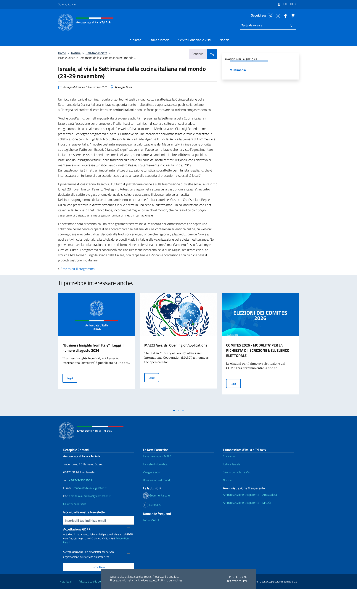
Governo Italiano (66, 4)
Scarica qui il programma (78, 268)
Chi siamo (229, 456)
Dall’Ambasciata (96, 53)
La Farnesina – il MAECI (157, 456)
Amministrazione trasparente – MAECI (247, 502)
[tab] (174, 410)
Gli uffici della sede (74, 504)
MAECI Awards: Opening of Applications (175, 345)
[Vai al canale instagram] (277, 15)
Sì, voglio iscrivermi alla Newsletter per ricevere (89, 552)
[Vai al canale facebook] (284, 15)
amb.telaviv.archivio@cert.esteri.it (90, 496)
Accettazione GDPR (77, 529)
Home (62, 53)
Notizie (76, 53)
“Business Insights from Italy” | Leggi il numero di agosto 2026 (92, 347)
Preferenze (238, 577)
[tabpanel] (96, 350)
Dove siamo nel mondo (157, 480)
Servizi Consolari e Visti (237, 472)
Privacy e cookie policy (91, 581)
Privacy (120, 538)
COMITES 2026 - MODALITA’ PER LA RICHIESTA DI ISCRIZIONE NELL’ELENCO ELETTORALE (257, 350)
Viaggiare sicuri (152, 472)
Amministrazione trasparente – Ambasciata (250, 494)
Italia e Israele (231, 464)
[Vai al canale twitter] (269, 15)
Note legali (66, 581)
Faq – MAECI (151, 520)
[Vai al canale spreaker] (292, 15)
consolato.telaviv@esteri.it (90, 488)
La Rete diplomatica (155, 464)
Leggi (72, 378)
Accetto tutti (236, 581)
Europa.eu (155, 504)
